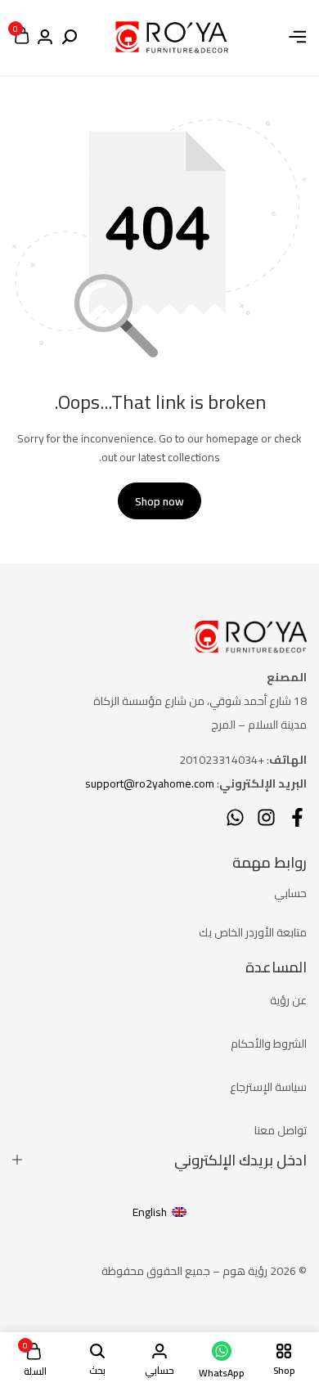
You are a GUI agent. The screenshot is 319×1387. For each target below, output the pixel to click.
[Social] (297, 817)
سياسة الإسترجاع (268, 1086)
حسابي (290, 893)
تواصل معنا (280, 1130)
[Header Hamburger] (298, 37)
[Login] (45, 37)
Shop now (159, 501)
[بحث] (69, 37)
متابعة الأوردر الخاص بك (253, 932)
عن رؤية (288, 1000)
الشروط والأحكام (269, 1043)
